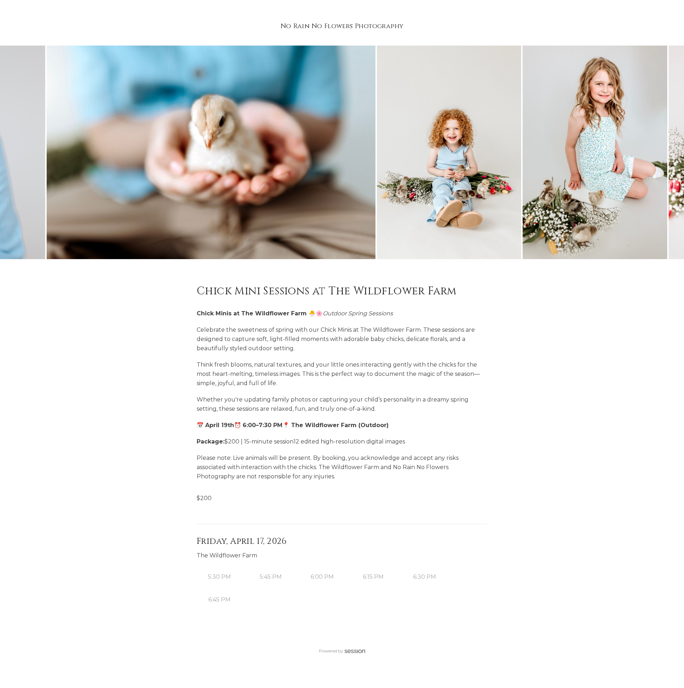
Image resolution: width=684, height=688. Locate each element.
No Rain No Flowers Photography (342, 26)
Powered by (331, 650)
